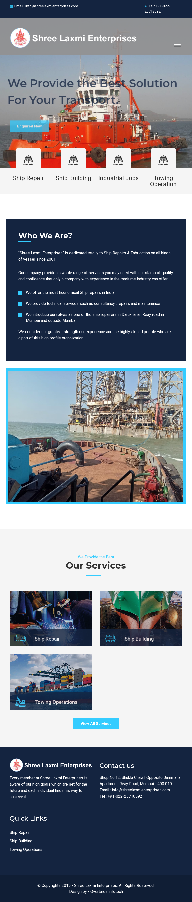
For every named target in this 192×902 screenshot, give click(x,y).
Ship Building (74, 178)
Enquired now (29, 123)
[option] (96, 93)
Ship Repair (28, 178)
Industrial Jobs (118, 178)
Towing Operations (26, 849)
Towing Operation (163, 181)
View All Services (96, 724)
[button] (175, 44)
